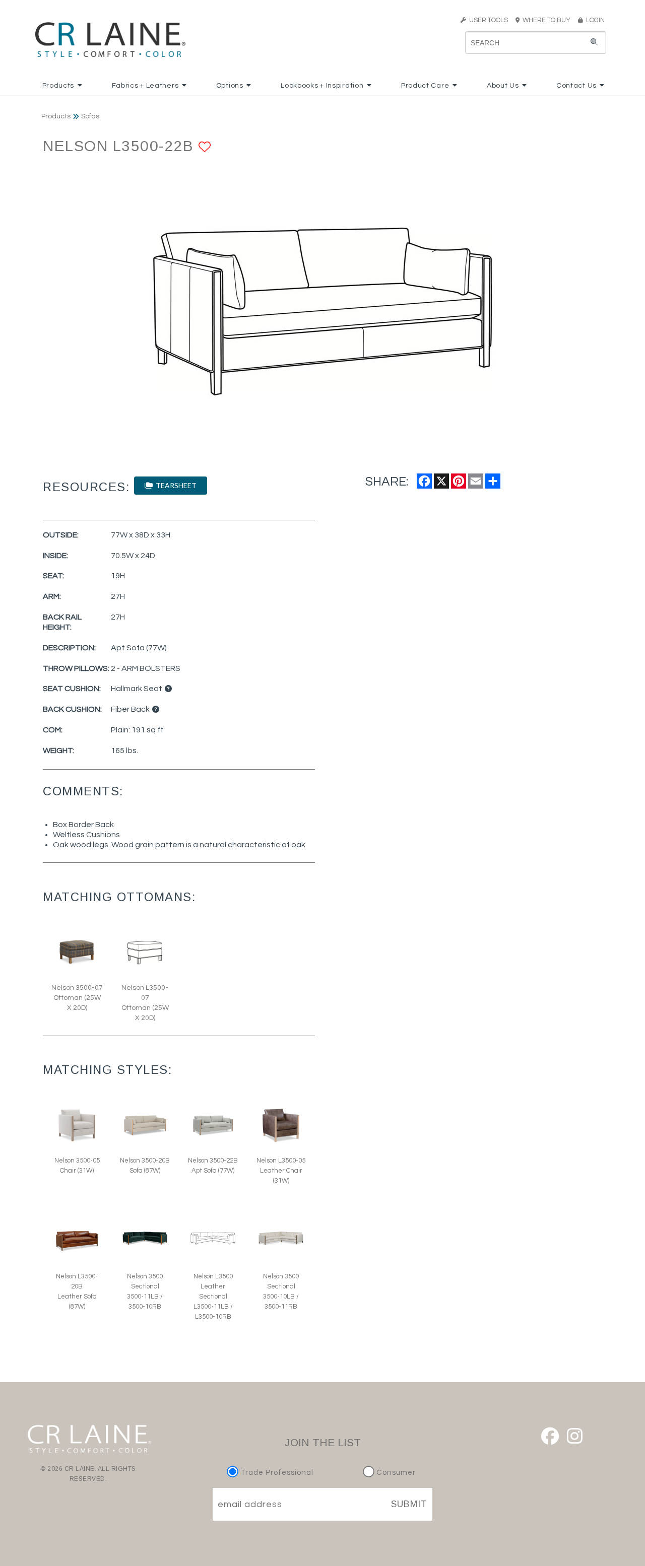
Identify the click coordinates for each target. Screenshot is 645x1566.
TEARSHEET (175, 485)
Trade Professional (275, 1472)
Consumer (395, 1472)
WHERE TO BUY (548, 20)
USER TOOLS (487, 20)
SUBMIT (409, 1504)
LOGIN (594, 20)
